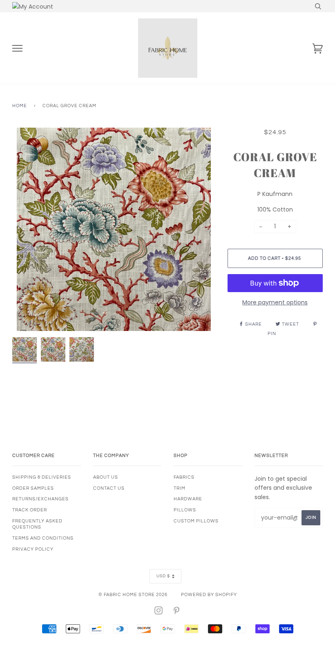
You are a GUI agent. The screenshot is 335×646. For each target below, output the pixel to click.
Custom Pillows (196, 521)
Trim (179, 488)
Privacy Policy (33, 549)
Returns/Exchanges (40, 499)
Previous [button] (26, 229)
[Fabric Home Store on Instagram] (158, 612)
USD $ (163, 576)
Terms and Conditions (43, 538)
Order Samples (33, 488)
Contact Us (109, 488)
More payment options (275, 302)
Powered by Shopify (209, 594)
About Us (105, 477)
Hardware (188, 499)
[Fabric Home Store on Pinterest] (176, 612)
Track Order (29, 510)
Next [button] (200, 229)
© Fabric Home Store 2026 (133, 594)
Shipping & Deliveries (41, 477)
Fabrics (184, 477)
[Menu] (17, 48)
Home (19, 106)
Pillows (185, 510)
